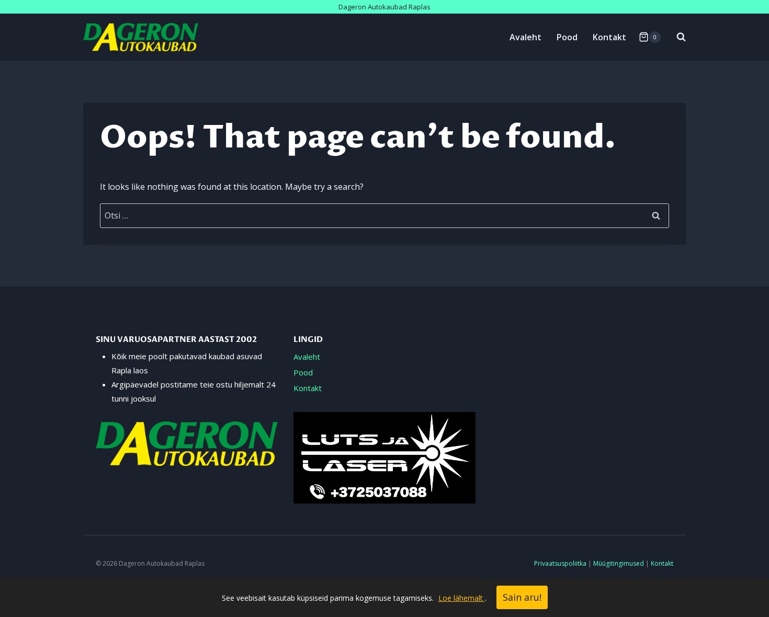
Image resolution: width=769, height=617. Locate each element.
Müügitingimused (618, 563)
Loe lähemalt (461, 598)
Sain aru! (522, 597)
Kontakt (609, 37)
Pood (567, 37)
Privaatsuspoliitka (560, 563)
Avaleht (525, 37)
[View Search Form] (676, 37)
